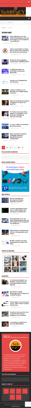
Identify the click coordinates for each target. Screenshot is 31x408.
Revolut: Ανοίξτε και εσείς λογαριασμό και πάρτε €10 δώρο (18, 242)
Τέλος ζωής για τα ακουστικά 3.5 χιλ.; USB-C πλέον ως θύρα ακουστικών (19, 303)
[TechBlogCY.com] (13, 15)
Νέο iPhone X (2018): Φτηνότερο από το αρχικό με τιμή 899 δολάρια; (19, 293)
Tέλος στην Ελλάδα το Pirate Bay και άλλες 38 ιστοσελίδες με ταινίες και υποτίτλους (19, 50)
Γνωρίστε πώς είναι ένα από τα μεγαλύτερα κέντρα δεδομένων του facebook (19, 313)
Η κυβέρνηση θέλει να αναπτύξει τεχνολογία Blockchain (17, 71)
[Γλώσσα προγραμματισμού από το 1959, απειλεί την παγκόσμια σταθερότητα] (5, 210)
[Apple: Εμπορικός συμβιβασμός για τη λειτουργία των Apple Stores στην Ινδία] (7, 258)
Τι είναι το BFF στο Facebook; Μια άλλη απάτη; (19, 125)
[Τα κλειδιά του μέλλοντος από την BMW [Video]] (5, 324)
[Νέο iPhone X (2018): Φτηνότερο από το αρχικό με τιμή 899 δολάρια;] (5, 293)
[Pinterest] (10, 5)
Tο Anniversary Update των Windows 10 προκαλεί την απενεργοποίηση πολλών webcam (18, 282)
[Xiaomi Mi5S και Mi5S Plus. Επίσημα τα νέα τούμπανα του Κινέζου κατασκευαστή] (23, 258)
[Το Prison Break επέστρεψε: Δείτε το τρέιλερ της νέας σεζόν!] (15, 269)
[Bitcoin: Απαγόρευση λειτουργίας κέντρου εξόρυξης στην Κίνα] (5, 200)
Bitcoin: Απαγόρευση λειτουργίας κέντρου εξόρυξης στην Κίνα (16, 200)
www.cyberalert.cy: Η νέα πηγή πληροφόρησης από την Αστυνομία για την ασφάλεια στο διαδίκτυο (19, 39)
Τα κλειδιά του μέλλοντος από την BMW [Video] (18, 323)
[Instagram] (23, 5)
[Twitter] (20, 5)
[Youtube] (17, 5)
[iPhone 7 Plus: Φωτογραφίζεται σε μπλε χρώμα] (23, 263)
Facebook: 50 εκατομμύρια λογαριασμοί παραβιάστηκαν (19, 60)
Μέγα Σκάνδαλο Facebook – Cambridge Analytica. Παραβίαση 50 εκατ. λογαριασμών (18, 136)
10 (18, 147)
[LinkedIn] (13, 5)
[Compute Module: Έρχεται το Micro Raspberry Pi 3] (23, 269)
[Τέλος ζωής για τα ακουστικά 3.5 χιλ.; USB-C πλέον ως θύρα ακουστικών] (5, 303)
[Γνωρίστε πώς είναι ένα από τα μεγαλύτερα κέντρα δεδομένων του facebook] (5, 314)
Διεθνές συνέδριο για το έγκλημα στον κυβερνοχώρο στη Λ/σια (19, 91)
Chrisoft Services (15, 406)
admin (17, 43)
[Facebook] (7, 5)
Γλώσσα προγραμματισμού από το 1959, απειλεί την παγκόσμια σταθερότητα (18, 210)
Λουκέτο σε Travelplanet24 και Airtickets (18, 81)
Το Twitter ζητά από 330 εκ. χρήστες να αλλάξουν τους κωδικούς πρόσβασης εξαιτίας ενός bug (19, 114)
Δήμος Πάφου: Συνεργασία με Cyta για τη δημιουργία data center (19, 232)
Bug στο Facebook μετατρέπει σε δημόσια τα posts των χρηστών (19, 102)
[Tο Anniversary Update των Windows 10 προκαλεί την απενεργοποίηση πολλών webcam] (5, 281)
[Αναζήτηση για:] (15, 22)
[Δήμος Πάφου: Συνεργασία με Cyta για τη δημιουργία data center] (5, 232)
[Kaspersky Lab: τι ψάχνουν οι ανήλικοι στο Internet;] (7, 269)
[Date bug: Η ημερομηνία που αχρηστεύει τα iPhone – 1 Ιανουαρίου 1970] (15, 263)
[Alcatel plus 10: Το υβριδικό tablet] (7, 263)
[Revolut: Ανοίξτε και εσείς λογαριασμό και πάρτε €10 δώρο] (5, 242)
